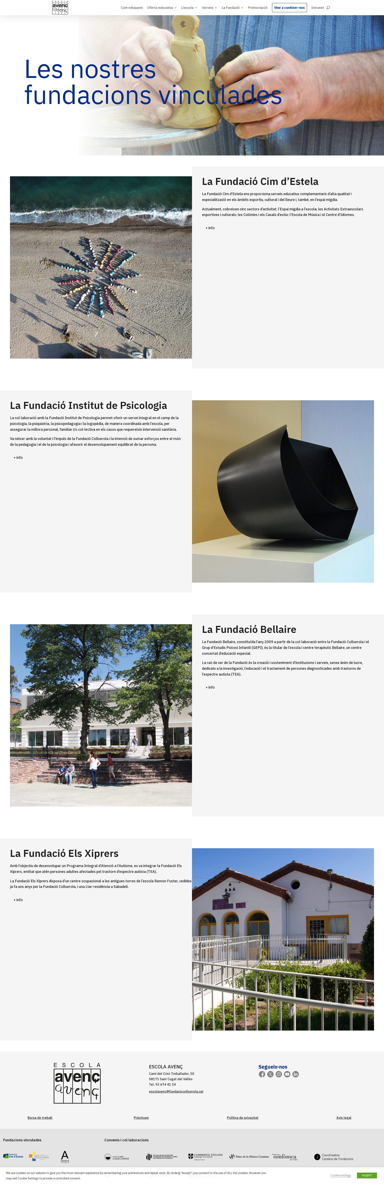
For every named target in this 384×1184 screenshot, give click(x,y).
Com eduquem (132, 8)
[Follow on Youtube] (287, 1074)
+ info (210, 228)
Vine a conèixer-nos (289, 8)
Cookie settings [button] (341, 1175)
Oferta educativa (160, 8)
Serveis (207, 8)
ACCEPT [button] (367, 1175)
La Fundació (231, 8)
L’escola (187, 8)
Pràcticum (141, 1118)
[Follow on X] (270, 1074)
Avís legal (343, 1118)
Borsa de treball (40, 1118)
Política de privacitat (242, 1118)
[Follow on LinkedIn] (295, 1074)
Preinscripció (258, 8)
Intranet (317, 8)
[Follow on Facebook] (262, 1074)
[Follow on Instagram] (278, 1074)
